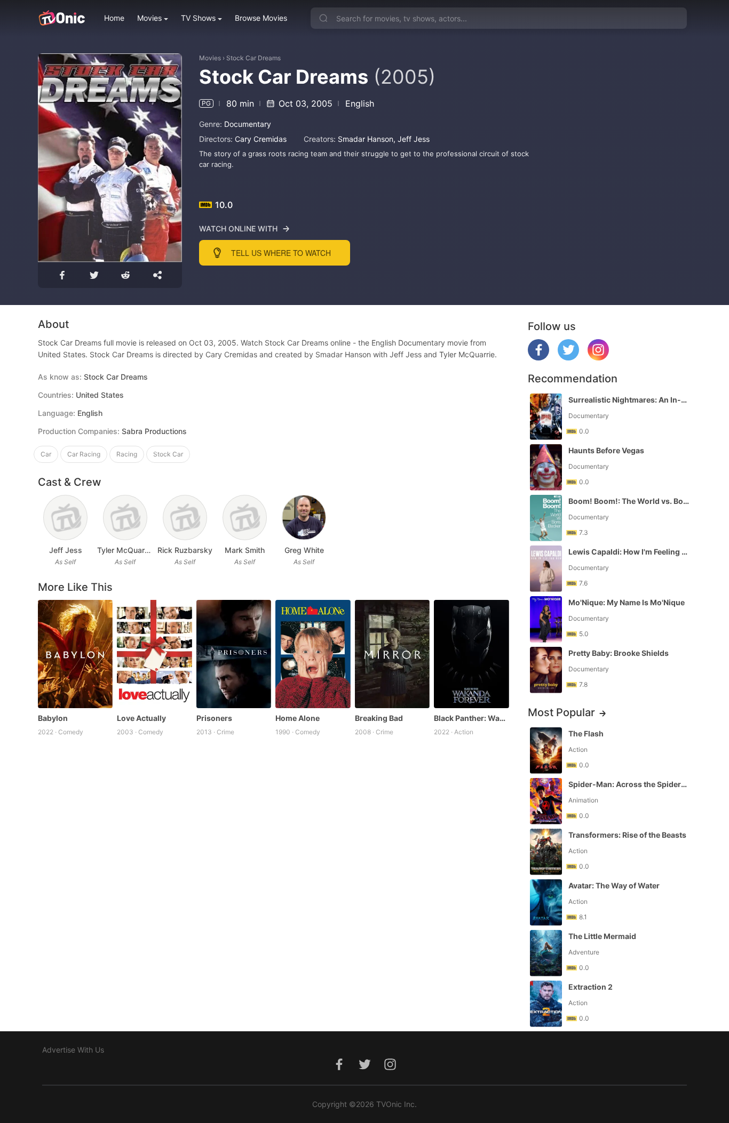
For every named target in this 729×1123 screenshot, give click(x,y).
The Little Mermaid (602, 936)
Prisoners (214, 718)
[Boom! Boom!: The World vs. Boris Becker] (546, 518)
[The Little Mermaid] (546, 953)
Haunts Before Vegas (606, 450)
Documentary (247, 124)
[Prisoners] (234, 654)
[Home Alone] (313, 654)
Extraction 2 (590, 986)
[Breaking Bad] (392, 654)
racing (126, 454)
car (46, 454)
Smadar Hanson (365, 138)
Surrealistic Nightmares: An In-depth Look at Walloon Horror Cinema (628, 399)
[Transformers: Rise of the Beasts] (546, 852)
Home (114, 17)
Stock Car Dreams (253, 58)
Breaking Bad (379, 718)
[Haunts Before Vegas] (546, 467)
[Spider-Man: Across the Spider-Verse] (546, 801)
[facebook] (538, 357)
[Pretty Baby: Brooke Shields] (546, 670)
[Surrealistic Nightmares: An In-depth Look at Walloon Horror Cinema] (546, 417)
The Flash (586, 733)
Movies (149, 17)
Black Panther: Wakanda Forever (471, 718)
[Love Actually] (154, 654)
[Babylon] (75, 654)
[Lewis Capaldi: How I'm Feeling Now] (546, 569)
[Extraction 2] (546, 1004)
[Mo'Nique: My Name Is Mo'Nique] (546, 619)
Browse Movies (261, 17)
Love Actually (141, 718)
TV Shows (198, 17)
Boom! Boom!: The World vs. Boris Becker (628, 501)
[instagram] (598, 357)
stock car (168, 454)
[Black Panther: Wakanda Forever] (471, 654)
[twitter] (568, 357)
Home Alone (297, 718)
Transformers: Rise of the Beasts (627, 834)
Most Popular (561, 712)
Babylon (53, 718)
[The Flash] (546, 750)
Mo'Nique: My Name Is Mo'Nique (626, 602)
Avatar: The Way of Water (614, 885)
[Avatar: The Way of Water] (546, 902)
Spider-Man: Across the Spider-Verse (628, 784)
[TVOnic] (61, 18)
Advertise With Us (73, 1049)
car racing (83, 454)
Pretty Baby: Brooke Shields (618, 652)
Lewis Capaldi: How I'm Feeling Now (628, 551)
